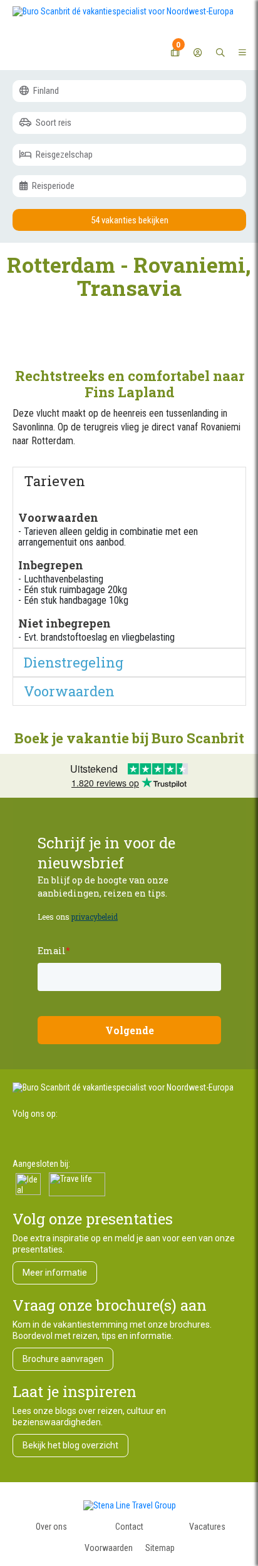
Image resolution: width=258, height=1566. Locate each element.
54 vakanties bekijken (129, 220)
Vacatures (207, 1527)
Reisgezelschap (63, 154)
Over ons (51, 1527)
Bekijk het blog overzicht (70, 1445)
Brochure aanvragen (63, 1359)
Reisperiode (52, 185)
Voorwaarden (109, 1548)
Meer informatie (55, 1273)
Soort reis (52, 122)
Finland (45, 90)
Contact (129, 1527)
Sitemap (160, 1548)
